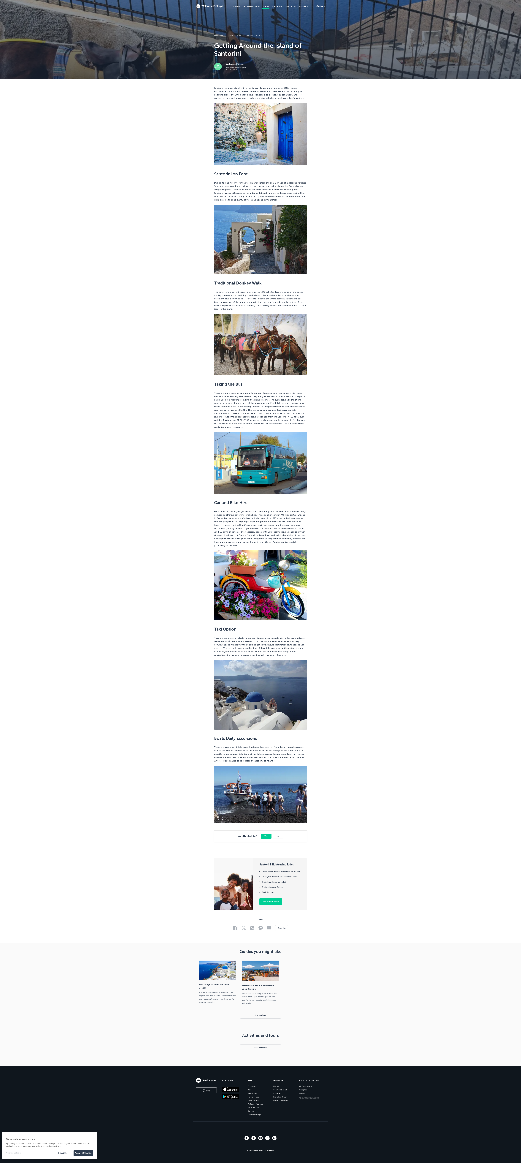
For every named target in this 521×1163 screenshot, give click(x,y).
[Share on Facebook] (101, 571)
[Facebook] (246, 1139)
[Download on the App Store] (233, 1089)
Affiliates (277, 1093)
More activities (260, 1048)
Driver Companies (280, 1100)
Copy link (282, 928)
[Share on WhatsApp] (101, 589)
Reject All (62, 1153)
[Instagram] (260, 1139)
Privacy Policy (253, 1100)
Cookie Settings (254, 1115)
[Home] (206, 1080)
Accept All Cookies (83, 1153)
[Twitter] (253, 1139)
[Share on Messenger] (101, 597)
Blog (249, 1090)
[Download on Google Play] (233, 1096)
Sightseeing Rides (251, 6)
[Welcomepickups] (209, 6)
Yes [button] (266, 836)
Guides (266, 6)
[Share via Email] (101, 606)
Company (252, 1086)
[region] (49, 1145)
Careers (251, 1111)
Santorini (235, 35)
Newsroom (252, 1093)
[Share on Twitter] (101, 580)
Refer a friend (253, 1107)
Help (208, 1090)
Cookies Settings (14, 1153)
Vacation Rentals (280, 1090)
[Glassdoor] (267, 1139)
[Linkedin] (274, 1139)
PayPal (302, 1093)
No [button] (278, 836)
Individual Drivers (280, 1097)
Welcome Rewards (255, 1104)
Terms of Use (253, 1097)
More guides (260, 1015)
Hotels (276, 1086)
